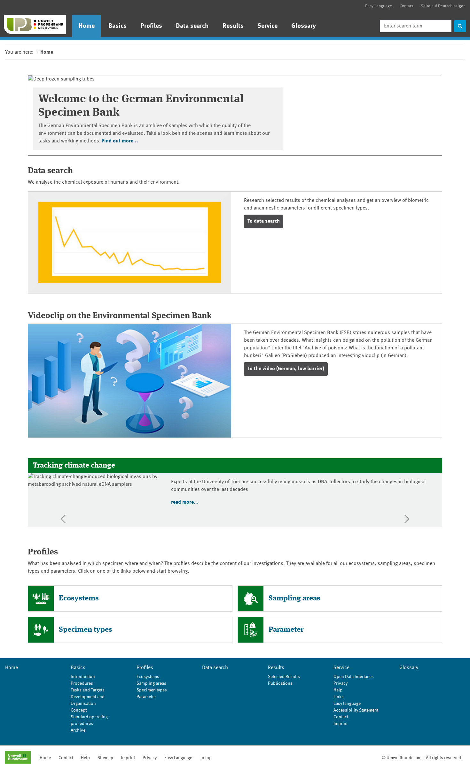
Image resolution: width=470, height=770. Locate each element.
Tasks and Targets (88, 690)
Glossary (303, 26)
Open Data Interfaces (353, 677)
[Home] (35, 24)
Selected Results (284, 677)
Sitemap (105, 758)
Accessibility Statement (355, 710)
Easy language (347, 703)
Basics (117, 26)
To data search (263, 221)
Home (87, 26)
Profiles (151, 26)
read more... (185, 502)
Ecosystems (79, 598)
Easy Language (378, 6)
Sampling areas (294, 598)
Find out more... (120, 141)
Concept (79, 710)
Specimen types (85, 629)
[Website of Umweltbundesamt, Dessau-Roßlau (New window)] (18, 758)
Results (233, 26)
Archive (78, 730)
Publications (280, 683)
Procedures (82, 683)
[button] (63, 519)
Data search (192, 26)
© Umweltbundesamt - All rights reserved (421, 758)
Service (267, 26)
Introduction (83, 677)
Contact (406, 6)
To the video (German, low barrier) (285, 368)
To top (206, 758)
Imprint (340, 723)
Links (338, 697)
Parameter (286, 629)
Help (337, 690)
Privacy (340, 683)
